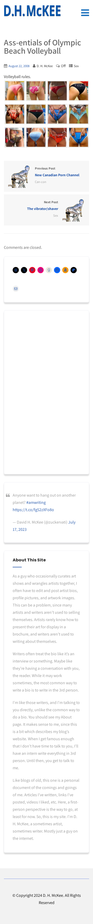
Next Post (42, 205)
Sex (76, 66)
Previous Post (57, 171)
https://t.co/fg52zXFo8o (33, 509)
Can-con (40, 182)
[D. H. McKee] (32, 11)
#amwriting (36, 502)
